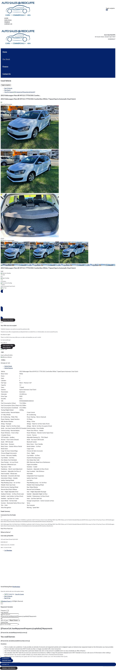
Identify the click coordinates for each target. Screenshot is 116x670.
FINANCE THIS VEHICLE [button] (8, 668)
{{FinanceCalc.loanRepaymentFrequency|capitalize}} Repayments (18, 616)
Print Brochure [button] (16, 586)
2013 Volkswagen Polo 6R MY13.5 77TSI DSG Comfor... (20, 95)
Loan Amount (4, 612)
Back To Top (7, 598)
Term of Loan (4, 620)
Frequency (4, 610)
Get (8, 550)
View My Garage (19, 92)
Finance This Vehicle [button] (8, 320)
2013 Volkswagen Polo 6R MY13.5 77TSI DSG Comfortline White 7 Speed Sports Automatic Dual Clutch (38, 99)
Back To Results (8, 88)
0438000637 (111, 39)
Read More (4, 528)
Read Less (10, 528)
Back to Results (7, 347)
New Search (7, 90)
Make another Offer (8, 345)
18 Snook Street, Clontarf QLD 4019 (105, 37)
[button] (58, 644)
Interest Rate (4, 622)
